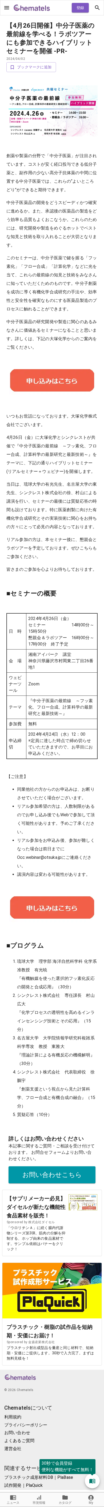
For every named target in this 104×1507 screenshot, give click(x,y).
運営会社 (13, 1448)
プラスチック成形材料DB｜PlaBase (38, 1477)
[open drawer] (6, 7)
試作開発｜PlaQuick (23, 1485)
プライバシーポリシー (25, 1424)
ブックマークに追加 (34, 67)
